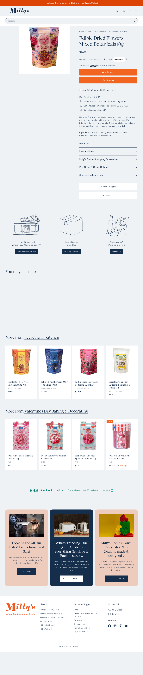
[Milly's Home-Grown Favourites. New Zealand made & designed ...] (116, 525)
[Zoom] (44, 48)
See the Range (71, 579)
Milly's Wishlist (46, 629)
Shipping (93, 66)
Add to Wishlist (108, 195)
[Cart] (130, 11)
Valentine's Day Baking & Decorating (113, 31)
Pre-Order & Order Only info (94, 167)
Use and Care (86, 151)
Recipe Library (46, 621)
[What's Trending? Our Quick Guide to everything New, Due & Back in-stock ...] (71, 525)
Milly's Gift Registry (48, 625)
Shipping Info (79, 624)
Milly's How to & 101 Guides (51, 617)
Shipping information (91, 175)
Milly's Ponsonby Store (49, 610)
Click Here (27, 572)
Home (81, 31)
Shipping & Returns (71, 252)
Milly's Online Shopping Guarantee (98, 159)
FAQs (76, 610)
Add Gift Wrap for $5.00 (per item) (99, 90)
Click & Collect (80, 620)
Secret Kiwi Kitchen (41, 337)
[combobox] (71, 21)
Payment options (81, 632)
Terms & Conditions (82, 628)
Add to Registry (108, 187)
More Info (84, 143)
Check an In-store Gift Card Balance (85, 615)
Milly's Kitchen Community (51, 614)
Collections (91, 31)
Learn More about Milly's (26, 252)
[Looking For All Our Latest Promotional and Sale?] (26, 525)
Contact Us (116, 252)
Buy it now (108, 80)
